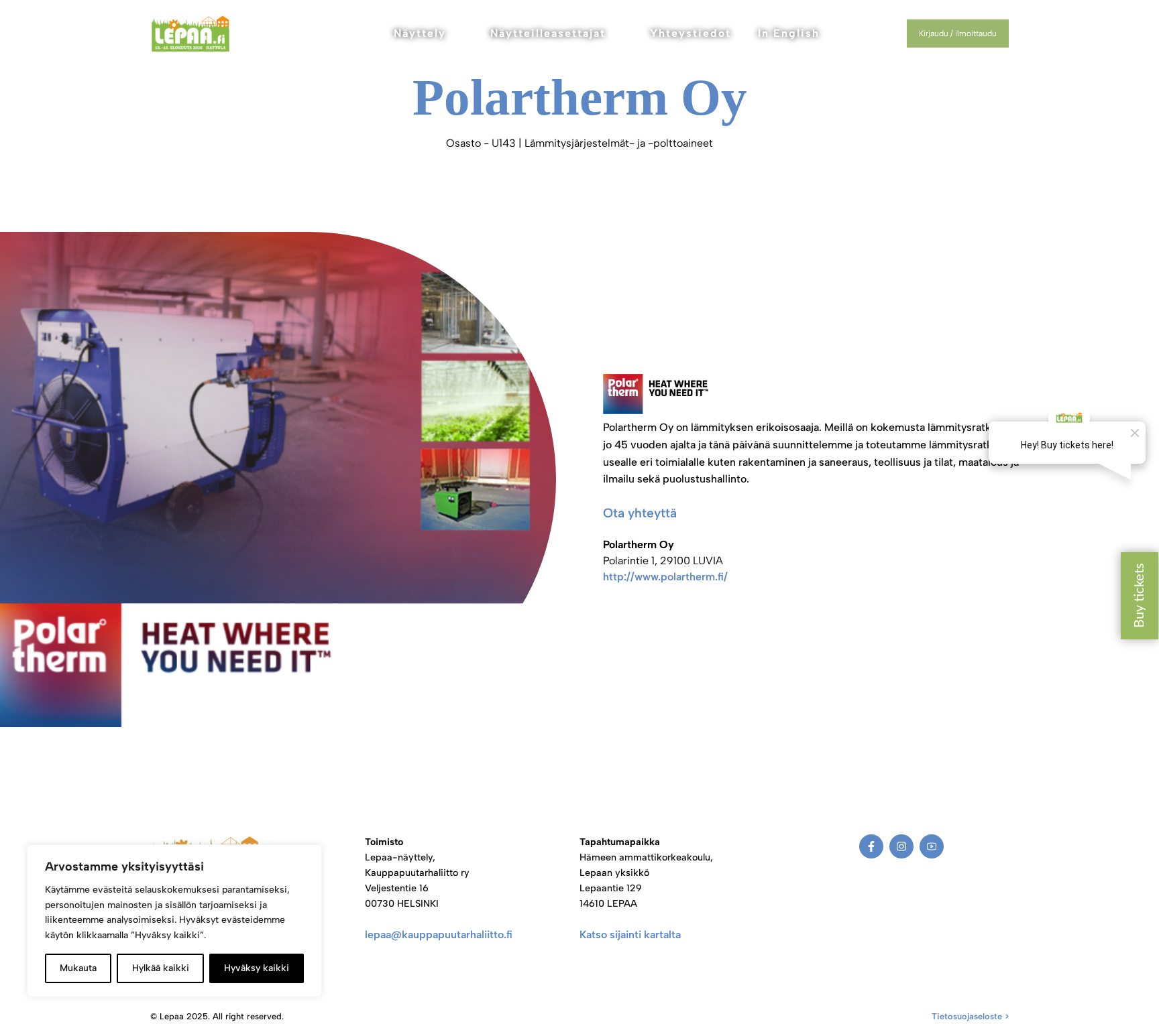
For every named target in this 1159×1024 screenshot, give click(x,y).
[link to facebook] (871, 846)
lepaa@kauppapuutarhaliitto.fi (438, 934)
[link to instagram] (901, 846)
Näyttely (420, 33)
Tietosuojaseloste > (970, 1016)
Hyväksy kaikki (256, 968)
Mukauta (78, 968)
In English (789, 33)
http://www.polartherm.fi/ (665, 576)
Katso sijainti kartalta (630, 934)
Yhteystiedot (690, 33)
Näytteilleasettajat (548, 33)
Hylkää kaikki (160, 968)
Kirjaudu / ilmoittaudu (958, 33)
